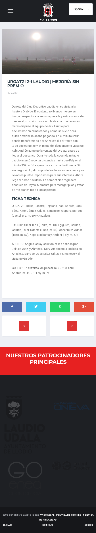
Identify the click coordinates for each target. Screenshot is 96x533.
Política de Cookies (68, 515)
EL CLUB (7, 525)
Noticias (48, 525)
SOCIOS (88, 525)
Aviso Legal (47, 515)
